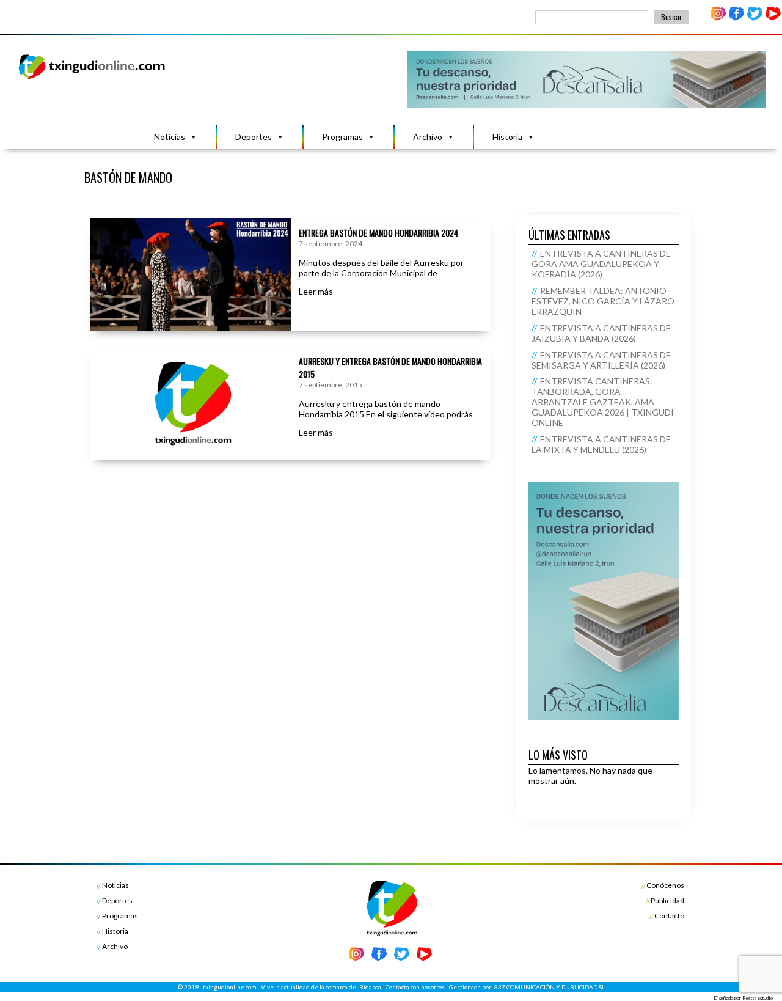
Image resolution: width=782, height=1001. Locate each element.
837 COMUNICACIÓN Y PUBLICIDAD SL (549, 987)
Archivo (427, 136)
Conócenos (665, 885)
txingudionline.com (230, 987)
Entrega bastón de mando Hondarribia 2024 (378, 232)
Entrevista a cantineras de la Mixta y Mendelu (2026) (601, 444)
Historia (507, 136)
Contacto (669, 915)
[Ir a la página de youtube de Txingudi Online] (773, 18)
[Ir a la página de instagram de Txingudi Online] (718, 18)
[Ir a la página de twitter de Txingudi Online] (754, 18)
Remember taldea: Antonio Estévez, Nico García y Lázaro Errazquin (603, 301)
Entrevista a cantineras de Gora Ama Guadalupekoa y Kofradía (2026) (601, 263)
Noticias (169, 136)
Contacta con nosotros (415, 987)
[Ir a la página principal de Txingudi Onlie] (92, 78)
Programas (342, 136)
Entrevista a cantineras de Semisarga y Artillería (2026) (601, 360)
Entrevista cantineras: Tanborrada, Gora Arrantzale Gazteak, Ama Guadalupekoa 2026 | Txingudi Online (603, 402)
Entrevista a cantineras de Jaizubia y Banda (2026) (601, 333)
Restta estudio (757, 998)
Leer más (316, 291)
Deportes (253, 136)
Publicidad (667, 900)
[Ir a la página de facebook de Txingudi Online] (737, 18)
